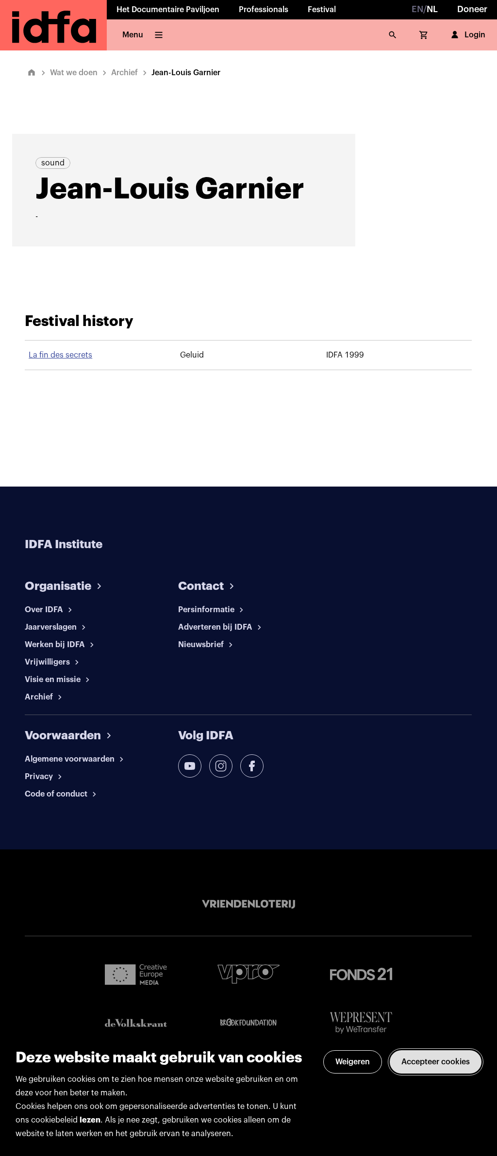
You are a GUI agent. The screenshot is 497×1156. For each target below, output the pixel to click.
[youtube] (189, 766)
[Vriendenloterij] (248, 904)
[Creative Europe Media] (136, 974)
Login (474, 35)
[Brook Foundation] (248, 1022)
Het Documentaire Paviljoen (167, 10)
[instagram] (220, 766)
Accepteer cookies (435, 1062)
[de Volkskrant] (136, 1023)
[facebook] (252, 766)
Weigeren (352, 1062)
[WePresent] (361, 1023)
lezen (90, 1120)
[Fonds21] (361, 974)
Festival (322, 10)
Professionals (263, 10)
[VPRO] (248, 973)
